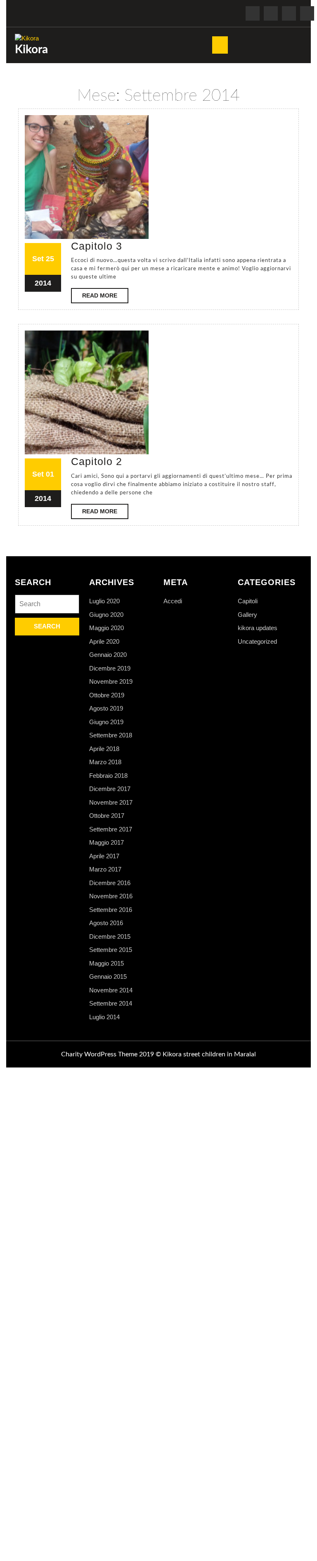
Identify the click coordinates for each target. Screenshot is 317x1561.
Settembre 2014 (110, 1003)
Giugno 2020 (106, 614)
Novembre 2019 (110, 681)
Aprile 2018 (104, 748)
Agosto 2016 (106, 922)
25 (50, 259)
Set (38, 259)
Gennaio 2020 (108, 654)
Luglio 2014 (104, 1016)
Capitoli (248, 601)
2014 (43, 283)
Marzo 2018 (105, 761)
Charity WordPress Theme (99, 1054)
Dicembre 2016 (109, 882)
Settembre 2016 (110, 909)
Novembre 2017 (110, 802)
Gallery (247, 614)
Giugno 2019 (106, 721)
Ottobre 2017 (106, 815)
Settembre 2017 (110, 829)
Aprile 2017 (104, 856)
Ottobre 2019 (106, 695)
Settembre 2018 (110, 735)
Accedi (172, 601)
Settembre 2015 (110, 949)
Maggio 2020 (106, 627)
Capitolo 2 (96, 461)
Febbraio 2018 (108, 775)
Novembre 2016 (110, 896)
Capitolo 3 (96, 246)
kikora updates (257, 627)
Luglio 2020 (104, 601)
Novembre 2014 (110, 990)
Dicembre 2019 (109, 668)
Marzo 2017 (105, 869)
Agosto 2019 (106, 708)
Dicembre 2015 (109, 936)
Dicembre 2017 (109, 788)
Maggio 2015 (106, 963)
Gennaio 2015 (108, 976)
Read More (105, 297)
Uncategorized (257, 641)
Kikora (31, 49)
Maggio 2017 (106, 842)
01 (50, 474)
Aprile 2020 (104, 641)
